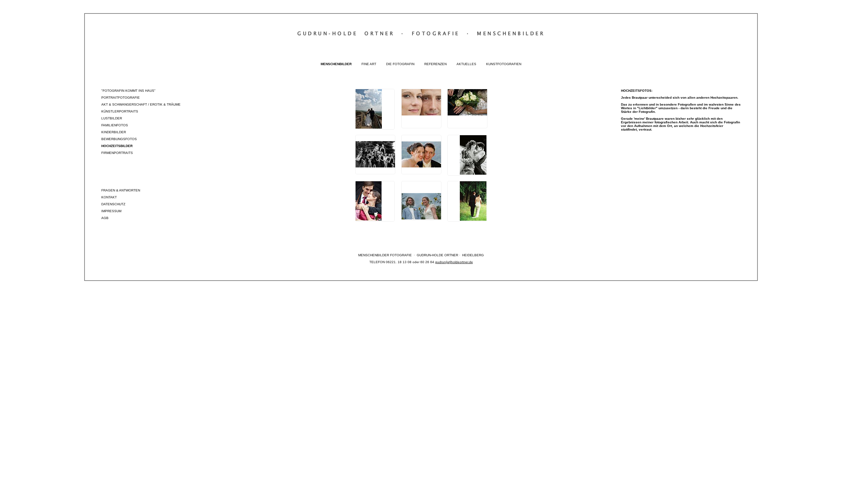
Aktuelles (466, 64)
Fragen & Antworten (120, 190)
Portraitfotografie (120, 97)
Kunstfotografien (503, 64)
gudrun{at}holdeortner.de (454, 262)
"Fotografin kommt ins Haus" (128, 90)
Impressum (111, 211)
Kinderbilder (113, 132)
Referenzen (435, 64)
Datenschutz (113, 204)
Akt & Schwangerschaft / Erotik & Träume (141, 104)
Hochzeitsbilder (117, 146)
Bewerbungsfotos (119, 139)
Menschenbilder (336, 64)
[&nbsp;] (375, 109)
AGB (105, 218)
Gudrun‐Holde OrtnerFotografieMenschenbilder (421, 33)
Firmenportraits (117, 153)
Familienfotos (114, 125)
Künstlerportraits (119, 111)
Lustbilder (111, 118)
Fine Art (368, 64)
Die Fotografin (400, 64)
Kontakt (109, 197)
